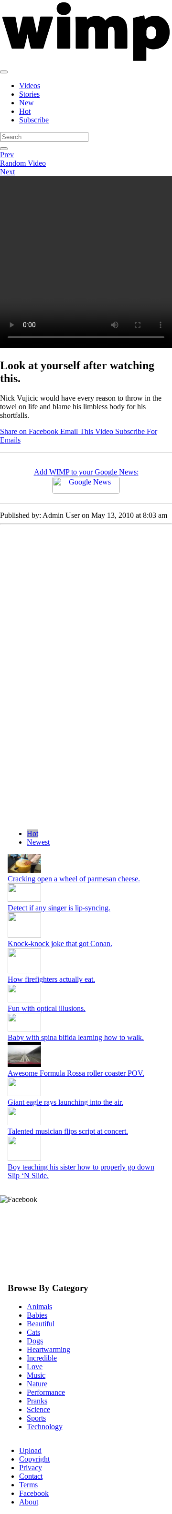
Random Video (23, 163)
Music (36, 1375)
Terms (28, 1485)
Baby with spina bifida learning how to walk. (76, 1037)
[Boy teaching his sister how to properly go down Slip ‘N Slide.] (24, 1158)
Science (38, 1409)
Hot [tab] (32, 833)
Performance (46, 1392)
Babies (37, 1315)
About (28, 1502)
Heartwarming (48, 1349)
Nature (37, 1384)
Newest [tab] (38, 842)
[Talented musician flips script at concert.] (24, 1123)
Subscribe (34, 120)
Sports (36, 1418)
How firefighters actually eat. (51, 979)
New (26, 103)
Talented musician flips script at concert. (68, 1131)
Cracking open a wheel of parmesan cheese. (74, 879)
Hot (25, 111)
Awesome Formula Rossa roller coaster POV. (76, 1073)
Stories (29, 94)
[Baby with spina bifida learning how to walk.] (24, 1029)
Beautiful (40, 1324)
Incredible (42, 1358)
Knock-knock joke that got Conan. (60, 943)
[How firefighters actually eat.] (24, 971)
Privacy (30, 1468)
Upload (30, 1450)
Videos (29, 85)
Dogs (35, 1341)
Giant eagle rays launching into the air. (65, 1102)
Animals (39, 1306)
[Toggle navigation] (4, 72)
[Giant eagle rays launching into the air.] (24, 1094)
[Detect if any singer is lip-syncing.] (24, 899)
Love (35, 1367)
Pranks (37, 1401)
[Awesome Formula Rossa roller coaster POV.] (24, 1064)
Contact (31, 1476)
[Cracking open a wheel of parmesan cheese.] (24, 870)
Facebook (34, 1493)
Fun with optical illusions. (47, 1008)
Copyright (34, 1459)
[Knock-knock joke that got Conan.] (24, 935)
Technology (45, 1427)
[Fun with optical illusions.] (24, 1000)
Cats (33, 1332)
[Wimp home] (86, 61)
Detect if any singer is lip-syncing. (59, 908)
